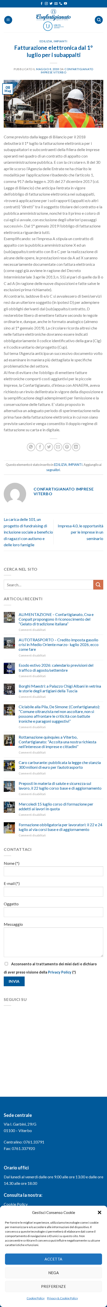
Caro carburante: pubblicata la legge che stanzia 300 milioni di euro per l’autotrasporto (60, 764)
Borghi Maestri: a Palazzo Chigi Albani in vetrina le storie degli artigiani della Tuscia (60, 688)
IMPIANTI (60, 41)
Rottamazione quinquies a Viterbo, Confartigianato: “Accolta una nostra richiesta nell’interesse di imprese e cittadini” (57, 742)
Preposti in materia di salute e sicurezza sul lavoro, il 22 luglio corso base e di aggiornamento (60, 785)
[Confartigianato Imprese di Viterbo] (53, 19)
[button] (99, 1212)
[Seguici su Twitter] (51, 3)
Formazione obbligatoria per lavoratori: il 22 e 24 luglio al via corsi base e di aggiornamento (60, 827)
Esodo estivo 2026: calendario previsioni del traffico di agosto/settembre (56, 667)
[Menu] (8, 20)
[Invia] (98, 585)
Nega (53, 1272)
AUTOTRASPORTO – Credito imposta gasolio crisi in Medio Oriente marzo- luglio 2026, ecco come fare (59, 644)
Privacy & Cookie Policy (62, 1298)
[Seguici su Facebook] (41, 3)
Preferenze (53, 1286)
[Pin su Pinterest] (67, 447)
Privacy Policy (59, 972)
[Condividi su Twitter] (49, 447)
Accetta (53, 1259)
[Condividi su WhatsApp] (31, 447)
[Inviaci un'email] (55, 3)
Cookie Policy (36, 1298)
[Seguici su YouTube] (65, 3)
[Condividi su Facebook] (40, 447)
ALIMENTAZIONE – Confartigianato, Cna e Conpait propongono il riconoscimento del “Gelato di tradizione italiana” (56, 619)
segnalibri (53, 470)
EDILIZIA (46, 41)
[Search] (99, 20)
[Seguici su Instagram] (46, 3)
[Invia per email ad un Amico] (58, 447)
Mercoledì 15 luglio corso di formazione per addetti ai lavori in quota (56, 806)
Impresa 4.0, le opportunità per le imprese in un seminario (80, 532)
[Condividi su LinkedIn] (76, 447)
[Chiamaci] (60, 3)
